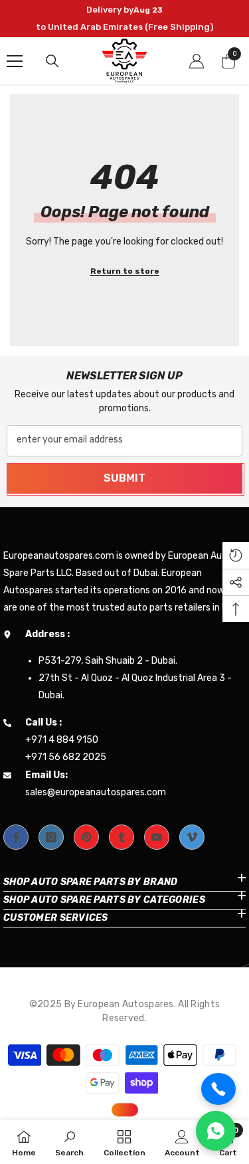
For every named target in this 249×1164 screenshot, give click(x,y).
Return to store (124, 271)
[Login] (196, 61)
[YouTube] (156, 837)
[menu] (15, 61)
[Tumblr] (121, 837)
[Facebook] (16, 837)
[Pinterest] (86, 837)
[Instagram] (51, 837)
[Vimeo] (192, 837)
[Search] (52, 61)
